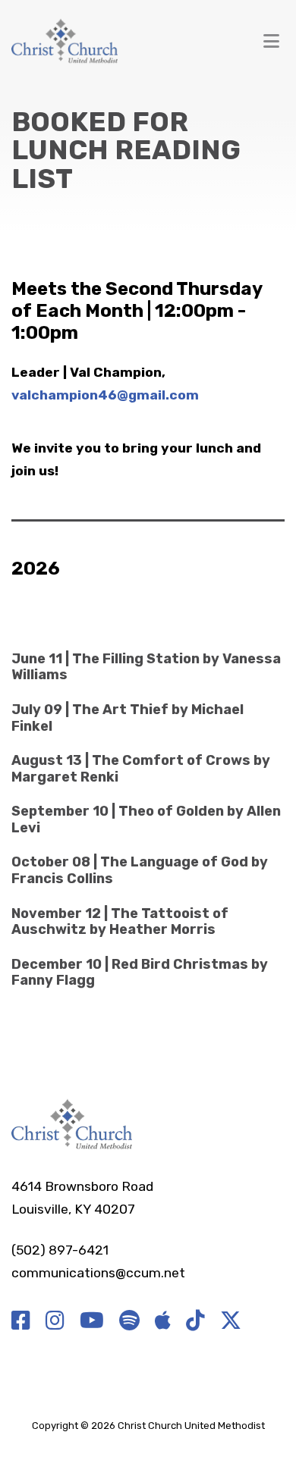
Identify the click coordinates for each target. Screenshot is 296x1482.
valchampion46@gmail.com (105, 395)
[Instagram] (55, 1321)
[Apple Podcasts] (163, 1321)
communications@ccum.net (98, 1272)
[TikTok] (195, 1321)
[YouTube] (92, 1321)
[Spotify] (129, 1321)
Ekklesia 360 (148, 1442)
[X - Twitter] (230, 1321)
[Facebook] (20, 1321)
